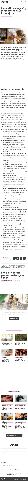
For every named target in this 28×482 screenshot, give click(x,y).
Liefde (2, 459)
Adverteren (18, 473)
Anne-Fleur (6, 281)
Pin (21, 258)
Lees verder (14, 318)
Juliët (24, 15)
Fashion (3, 456)
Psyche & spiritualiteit (7, 16)
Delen (14, 258)
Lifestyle (3, 462)
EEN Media (24, 479)
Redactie (9, 473)
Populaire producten (6, 465)
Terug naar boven (13, 435)
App (24, 258)
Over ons (13, 473)
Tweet (17, 258)
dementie (20, 53)
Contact (19, 474)
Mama (3, 450)
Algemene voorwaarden (12, 474)
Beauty (3, 453)
